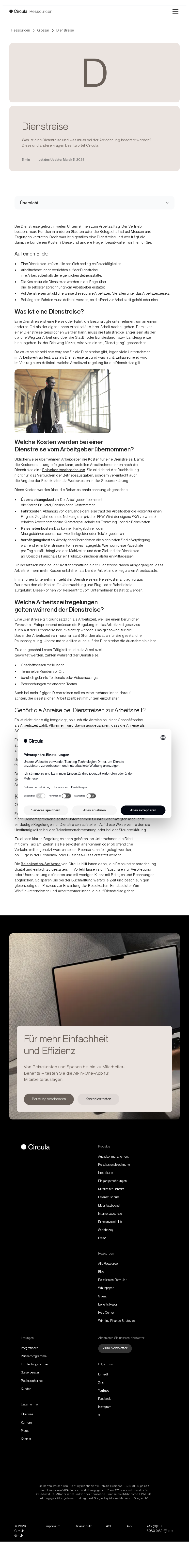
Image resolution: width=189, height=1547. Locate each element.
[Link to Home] (18, 11)
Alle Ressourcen (108, 1263)
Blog (101, 1272)
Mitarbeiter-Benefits (111, 1189)
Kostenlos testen (98, 1099)
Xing (101, 1382)
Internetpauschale (110, 1213)
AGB (109, 1526)
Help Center (106, 1312)
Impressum (53, 1526)
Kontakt (26, 1439)
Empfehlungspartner (34, 1364)
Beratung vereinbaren (49, 1099)
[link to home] (35, 1147)
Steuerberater (30, 1372)
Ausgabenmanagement (113, 1156)
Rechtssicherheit (32, 1381)
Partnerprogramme (34, 1356)
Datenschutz (83, 1526)
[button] (175, 11)
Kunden (26, 1389)
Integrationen (29, 1348)
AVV (129, 1526)
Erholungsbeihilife (110, 1222)
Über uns (27, 1414)
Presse (25, 1431)
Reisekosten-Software (41, 864)
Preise (102, 1238)
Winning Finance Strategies (116, 1321)
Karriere (26, 1422)
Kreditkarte (105, 1173)
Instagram (104, 1407)
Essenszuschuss (108, 1197)
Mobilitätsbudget (109, 1205)
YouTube (103, 1390)
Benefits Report (108, 1304)
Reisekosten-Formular (112, 1280)
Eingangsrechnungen (112, 1181)
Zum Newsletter (115, 1348)
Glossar (103, 1296)
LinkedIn (104, 1374)
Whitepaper (106, 1288)
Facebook (104, 1399)
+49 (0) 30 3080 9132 (154, 1528)
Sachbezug (105, 1230)
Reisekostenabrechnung (63, 470)
